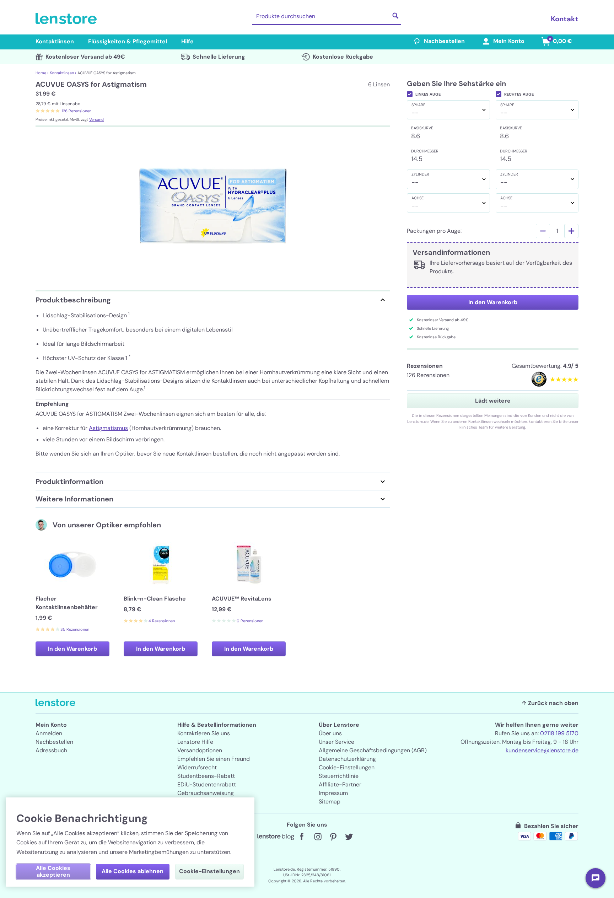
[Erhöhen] (571, 231)
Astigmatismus (108, 428)
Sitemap (329, 801)
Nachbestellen (444, 41)
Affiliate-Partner (340, 784)
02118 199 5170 (559, 733)
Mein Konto (508, 41)
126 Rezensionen (76, 110)
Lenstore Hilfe (195, 742)
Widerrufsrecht (197, 767)
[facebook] (302, 837)
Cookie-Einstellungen (347, 767)
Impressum (333, 793)
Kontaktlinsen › (63, 72)
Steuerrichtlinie (339, 776)
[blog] (275, 837)
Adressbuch (51, 750)
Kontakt (564, 18)
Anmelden (49, 733)
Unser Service (336, 742)
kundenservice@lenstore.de (542, 750)
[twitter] (349, 837)
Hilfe (187, 41)
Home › (42, 72)
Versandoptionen (199, 750)
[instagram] (317, 837)
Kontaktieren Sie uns (203, 733)
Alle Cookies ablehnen (132, 871)
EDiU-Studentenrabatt (206, 784)
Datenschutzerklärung (347, 759)
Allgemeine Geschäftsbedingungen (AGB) (373, 750)
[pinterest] (333, 837)
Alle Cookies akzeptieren (53, 871)
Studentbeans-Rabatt (206, 776)
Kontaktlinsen (55, 41)
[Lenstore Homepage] (67, 19)
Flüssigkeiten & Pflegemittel (127, 41)
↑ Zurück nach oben (550, 703)
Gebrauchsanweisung (205, 793)
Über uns (330, 733)
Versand (96, 119)
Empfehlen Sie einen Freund (213, 759)
